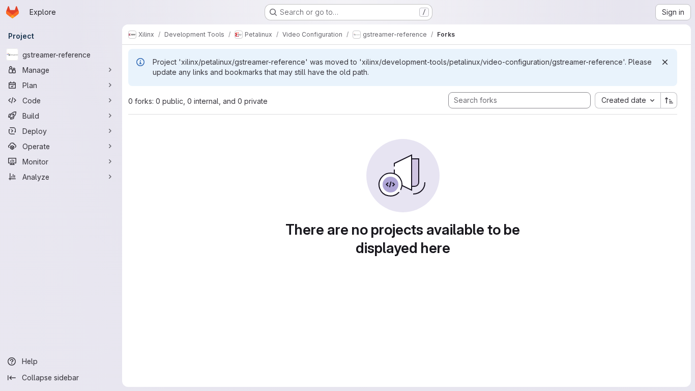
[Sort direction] (669, 100)
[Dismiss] (665, 62)
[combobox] (627, 100)
